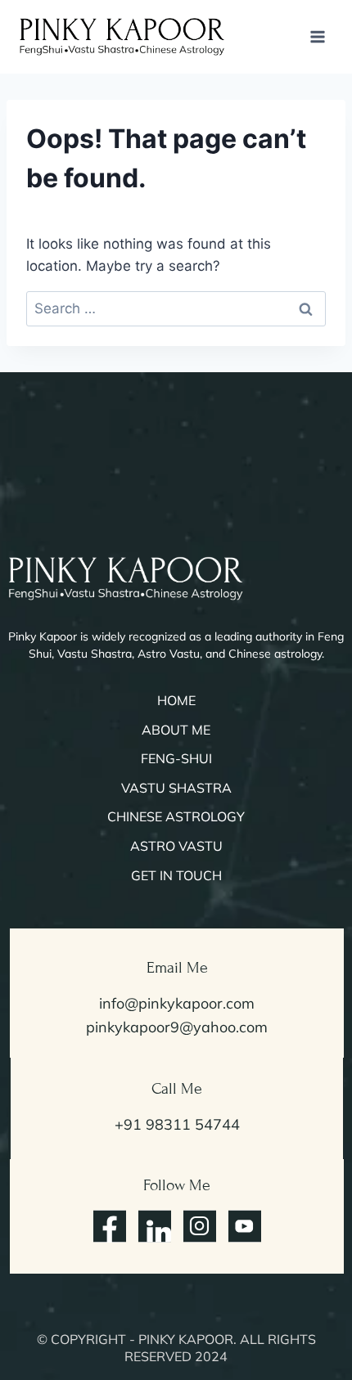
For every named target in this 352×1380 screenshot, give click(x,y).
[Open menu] (317, 36)
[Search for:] (176, 308)
